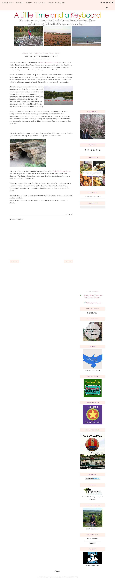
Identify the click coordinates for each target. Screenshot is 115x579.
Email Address (92, 538)
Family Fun (27, 53)
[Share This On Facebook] (67, 214)
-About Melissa (7, 2)
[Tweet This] (69, 214)
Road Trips (19, 2)
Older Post (68, 261)
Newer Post (14, 261)
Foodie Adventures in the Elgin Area (92, 173)
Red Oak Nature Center (50, 53)
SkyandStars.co (72, 577)
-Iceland (29, 2)
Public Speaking (39, 2)
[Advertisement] (92, 80)
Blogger (96, 291)
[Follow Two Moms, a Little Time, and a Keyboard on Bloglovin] (92, 479)
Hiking (37, 53)
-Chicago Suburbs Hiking (56, 2)
